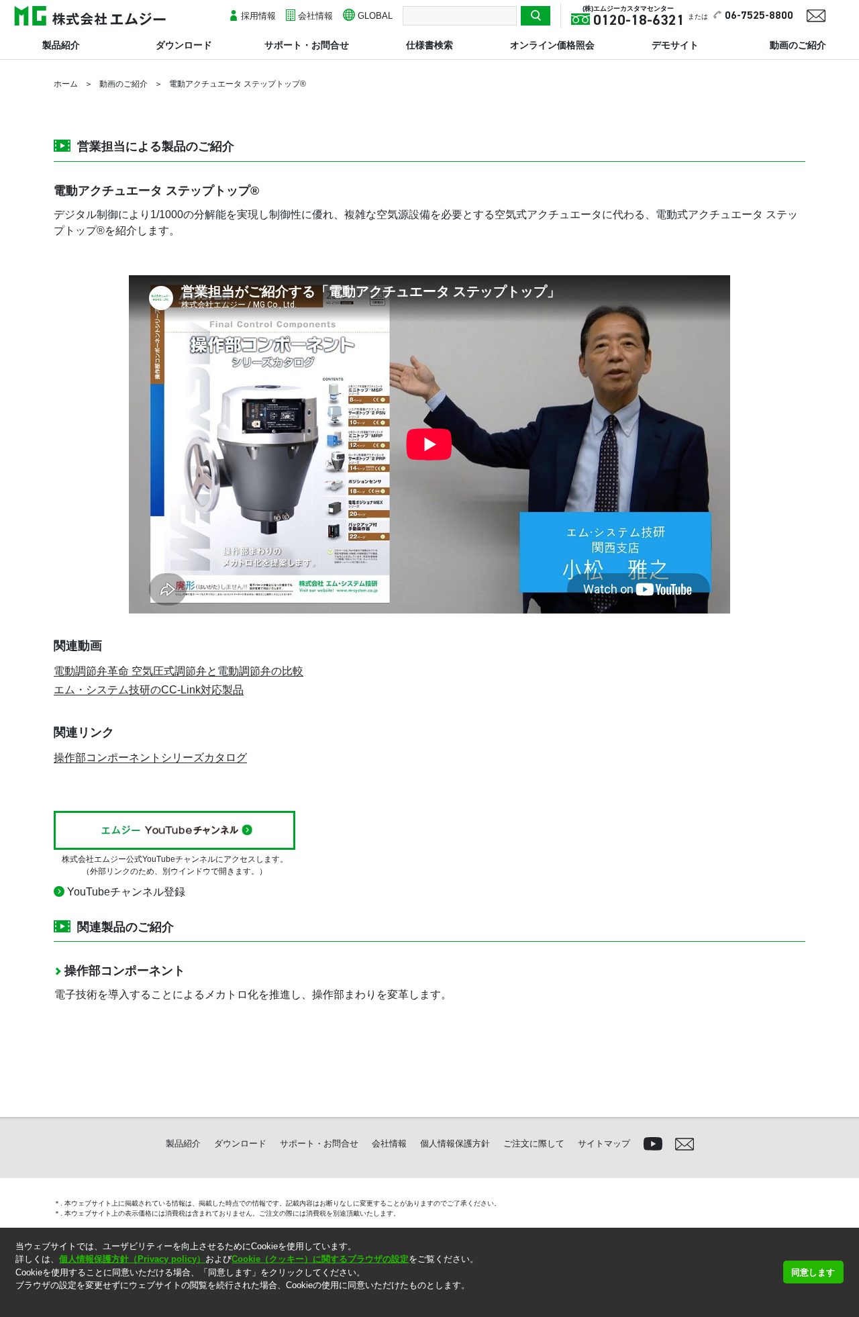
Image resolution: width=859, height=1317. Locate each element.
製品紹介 (61, 45)
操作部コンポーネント (124, 970)
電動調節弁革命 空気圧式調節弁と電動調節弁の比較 (178, 671)
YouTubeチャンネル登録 (126, 891)
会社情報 (315, 16)
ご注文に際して (533, 1143)
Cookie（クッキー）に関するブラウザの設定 (320, 1259)
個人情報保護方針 (455, 1143)
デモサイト (675, 45)
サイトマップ (604, 1143)
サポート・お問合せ (306, 45)
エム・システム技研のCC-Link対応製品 (149, 689)
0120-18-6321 (639, 20)
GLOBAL (375, 16)
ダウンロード (184, 45)
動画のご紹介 (798, 45)
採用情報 (258, 16)
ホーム (66, 84)
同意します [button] (813, 1272)
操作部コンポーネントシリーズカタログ (150, 757)
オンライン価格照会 (552, 45)
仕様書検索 (429, 45)
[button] (17, 1302)
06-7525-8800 (759, 16)
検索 (535, 16)
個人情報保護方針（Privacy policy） (132, 1259)
